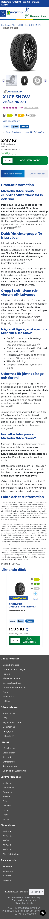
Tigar (5, 815)
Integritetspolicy (32, 897)
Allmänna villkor (15, 897)
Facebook (7, 866)
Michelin (7, 783)
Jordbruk (7, 757)
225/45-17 (7, 840)
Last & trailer (9, 753)
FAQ (5, 718)
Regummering (10, 766)
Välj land (35, 892)
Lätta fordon (9, 748)
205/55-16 (7, 836)
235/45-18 (7, 845)
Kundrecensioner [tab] (36, 174)
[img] (35, 593)
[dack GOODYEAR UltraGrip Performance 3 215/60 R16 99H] (20, 587)
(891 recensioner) (31, 108)
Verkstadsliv (8, 696)
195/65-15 (7, 831)
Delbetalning (9, 727)
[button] (35, 593)
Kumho (6, 796)
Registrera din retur (12, 722)
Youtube (7, 875)
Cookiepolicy (18, 900)
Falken (6, 801)
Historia (6, 674)
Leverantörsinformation (14, 687)
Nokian (6, 819)
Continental (8, 787)
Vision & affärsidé (11, 665)
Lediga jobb (8, 731)
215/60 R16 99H (14, 102)
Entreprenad (9, 762)
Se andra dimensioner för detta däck (25, 132)
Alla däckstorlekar (11, 854)
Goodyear (7, 792)
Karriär (6, 692)
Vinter (6, 127)
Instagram (8, 871)
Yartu (5, 810)
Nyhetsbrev (8, 736)
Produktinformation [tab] (12, 174)
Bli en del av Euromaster (14, 771)
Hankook (7, 805)
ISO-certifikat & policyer (14, 669)
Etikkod (6, 701)
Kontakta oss (9, 713)
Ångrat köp (31, 900)
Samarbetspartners (12, 683)
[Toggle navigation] (3, 13)
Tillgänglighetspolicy (25, 903)
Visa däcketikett (11, 121)
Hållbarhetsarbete (11, 678)
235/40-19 (7, 849)
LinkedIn (7, 880)
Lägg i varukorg (29, 160)
